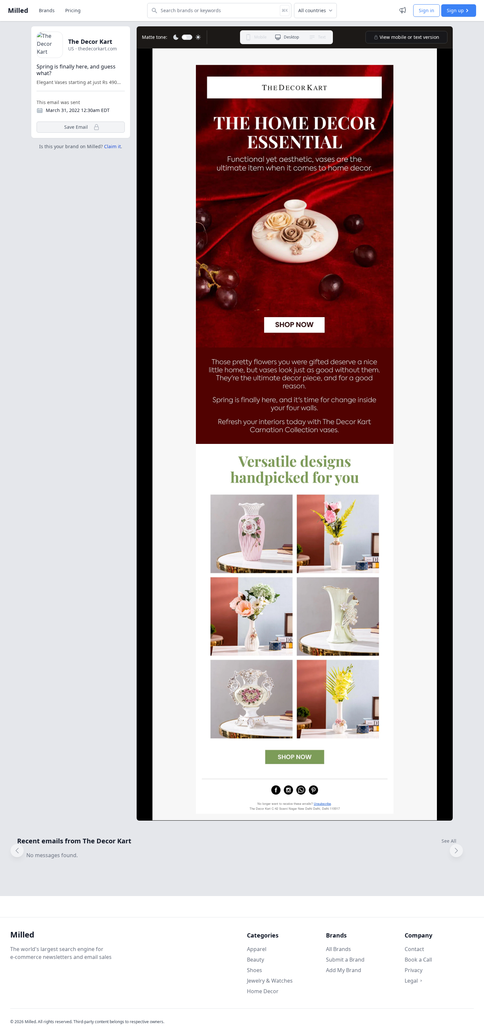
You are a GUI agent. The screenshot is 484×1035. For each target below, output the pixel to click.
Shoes (254, 970)
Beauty (255, 959)
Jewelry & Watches (270, 980)
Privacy (413, 970)
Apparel (256, 949)
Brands (47, 10)
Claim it (112, 146)
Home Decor (263, 991)
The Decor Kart (90, 41)
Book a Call (418, 959)
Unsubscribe (322, 804)
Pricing (73, 10)
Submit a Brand (345, 959)
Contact (414, 949)
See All (449, 841)
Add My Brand (343, 970)
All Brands (338, 949)
